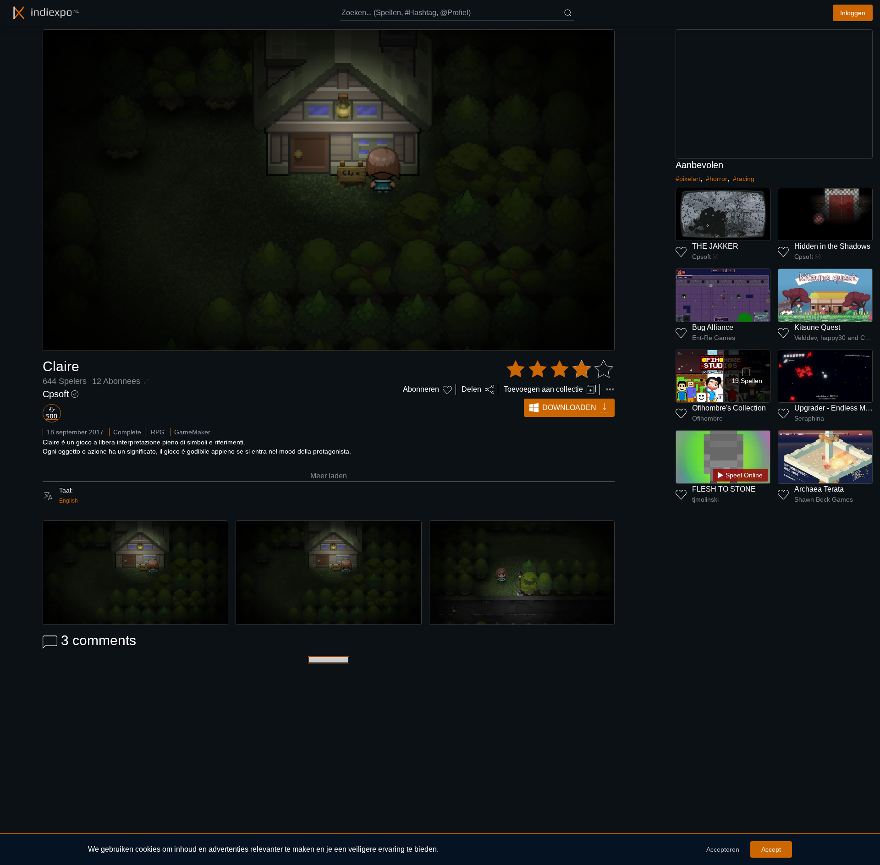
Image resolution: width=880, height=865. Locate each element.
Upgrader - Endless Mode (836, 408)
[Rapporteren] (610, 389)
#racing (743, 178)
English (68, 501)
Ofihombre (707, 418)
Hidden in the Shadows (832, 246)
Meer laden (328, 476)
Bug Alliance (712, 327)
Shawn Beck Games (823, 499)
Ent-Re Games (713, 337)
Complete (127, 432)
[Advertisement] (774, 94)
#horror (716, 178)
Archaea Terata (819, 489)
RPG (158, 432)
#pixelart (688, 178)
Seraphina (809, 418)
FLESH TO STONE (724, 489)
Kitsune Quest (817, 327)
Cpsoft (56, 394)
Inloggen (852, 12)
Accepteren (722, 849)
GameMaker (192, 432)
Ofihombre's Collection (729, 408)
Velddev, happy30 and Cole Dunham (833, 337)
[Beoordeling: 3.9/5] (560, 369)
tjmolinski (705, 499)
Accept (771, 849)
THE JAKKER (715, 246)
